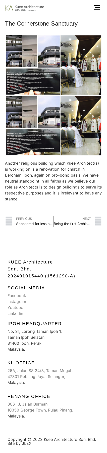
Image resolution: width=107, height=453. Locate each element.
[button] (97, 8)
